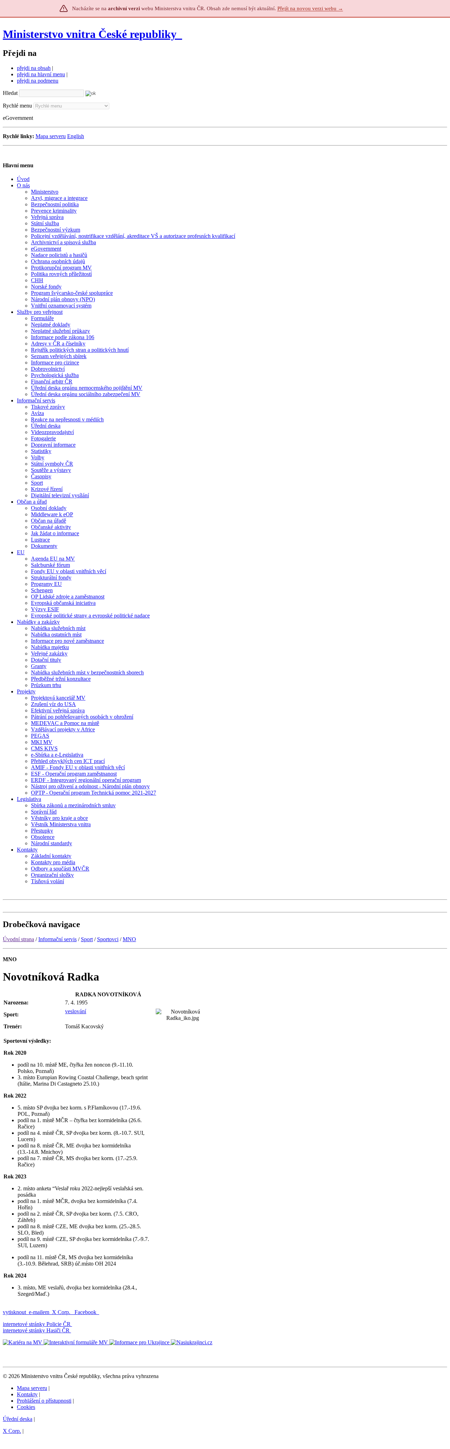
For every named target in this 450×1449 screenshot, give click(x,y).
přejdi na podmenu (37, 81)
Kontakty (27, 1394)
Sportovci (107, 939)
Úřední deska (17, 1419)
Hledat (10, 93)
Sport (87, 939)
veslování (75, 1011)
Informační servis (57, 939)
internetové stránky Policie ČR (37, 1324)
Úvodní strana (18, 939)
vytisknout (14, 1312)
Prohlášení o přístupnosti (44, 1401)
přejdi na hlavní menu (41, 74)
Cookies (26, 1407)
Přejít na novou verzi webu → (310, 8)
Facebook (86, 1312)
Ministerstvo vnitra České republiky (89, 34)
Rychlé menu (17, 106)
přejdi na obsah (34, 68)
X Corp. (62, 1312)
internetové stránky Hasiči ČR (36, 1330)
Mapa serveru (51, 136)
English (75, 136)
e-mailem (39, 1312)
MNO (129, 939)
